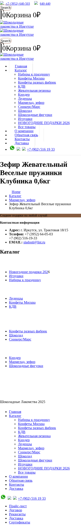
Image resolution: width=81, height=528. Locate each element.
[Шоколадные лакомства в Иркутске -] (17, 58)
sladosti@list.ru (34, 242)
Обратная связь (20, 480)
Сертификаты (19, 522)
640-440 (45, 3)
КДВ (21, 86)
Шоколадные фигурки (35, 115)
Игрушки (25, 119)
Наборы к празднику (34, 74)
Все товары (27, 472)
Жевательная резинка (34, 90)
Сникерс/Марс (29, 107)
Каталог (21, 70)
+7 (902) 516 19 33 (41, 149)
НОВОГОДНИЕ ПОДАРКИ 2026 (44, 123)
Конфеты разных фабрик (37, 82)
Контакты (16, 484)
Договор (15, 510)
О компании (18, 476)
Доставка (22, 143)
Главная (15, 412)
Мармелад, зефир (31, 103)
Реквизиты (17, 514)
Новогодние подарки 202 (28, 272)
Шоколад (25, 111)
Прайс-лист (18, 506)
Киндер (24, 94)
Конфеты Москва (31, 78)
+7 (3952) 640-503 (18, 3)
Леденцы (25, 98)
